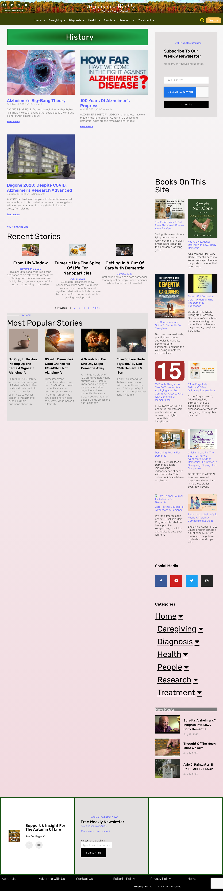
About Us (9, 879)
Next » (96, 307)
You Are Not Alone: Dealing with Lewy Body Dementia (202, 245)
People (108, 20)
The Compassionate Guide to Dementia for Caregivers (168, 325)
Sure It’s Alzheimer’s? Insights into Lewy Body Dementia (199, 725)
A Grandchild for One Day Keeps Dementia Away (93, 363)
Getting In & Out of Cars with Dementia (124, 265)
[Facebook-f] (161, 581)
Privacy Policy (160, 879)
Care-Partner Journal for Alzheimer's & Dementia (169, 508)
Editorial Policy (124, 879)
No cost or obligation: (93, 840)
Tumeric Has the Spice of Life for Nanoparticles (78, 268)
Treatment (145, 20)
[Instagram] (207, 581)
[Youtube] (176, 581)
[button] (4, 5)
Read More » (13, 121)
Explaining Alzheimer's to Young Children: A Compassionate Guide (202, 517)
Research (125, 20)
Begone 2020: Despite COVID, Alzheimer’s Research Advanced (39, 188)
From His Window (30, 263)
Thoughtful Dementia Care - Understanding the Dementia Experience (200, 301)
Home (38, 20)
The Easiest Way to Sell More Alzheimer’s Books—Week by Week (169, 225)
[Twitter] (192, 581)
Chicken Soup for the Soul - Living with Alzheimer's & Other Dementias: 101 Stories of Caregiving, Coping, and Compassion (202, 460)
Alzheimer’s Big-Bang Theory (36, 100)
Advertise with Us (52, 879)
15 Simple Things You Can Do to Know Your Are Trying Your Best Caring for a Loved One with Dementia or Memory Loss (169, 392)
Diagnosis (75, 20)
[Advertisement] (185, 150)
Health (92, 20)
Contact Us (84, 879)
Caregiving (55, 20)
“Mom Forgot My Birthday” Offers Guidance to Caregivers (202, 387)
